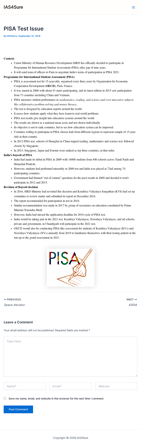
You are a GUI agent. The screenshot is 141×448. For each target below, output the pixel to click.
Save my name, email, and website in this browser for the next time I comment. (56, 398)
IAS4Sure (13, 7)
